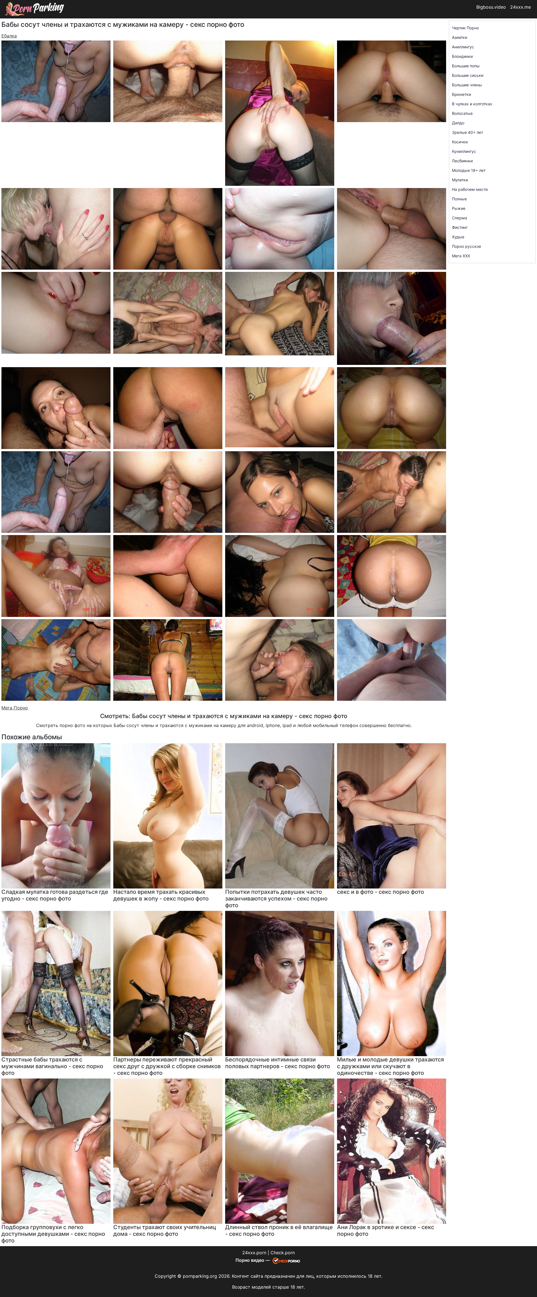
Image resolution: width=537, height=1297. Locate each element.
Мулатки (460, 179)
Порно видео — (253, 1260)
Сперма (459, 217)
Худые (458, 236)
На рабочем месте (470, 189)
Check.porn (282, 1252)
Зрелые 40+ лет (467, 132)
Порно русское (466, 246)
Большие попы (466, 65)
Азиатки (459, 37)
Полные (459, 198)
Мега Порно (14, 708)
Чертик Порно (465, 27)
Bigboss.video (491, 7)
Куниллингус (464, 151)
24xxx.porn (254, 1252)
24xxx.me (520, 7)
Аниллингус (463, 46)
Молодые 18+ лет (469, 170)
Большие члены (467, 84)
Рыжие (458, 208)
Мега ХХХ (461, 255)
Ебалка (9, 36)
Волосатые (462, 113)
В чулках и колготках (472, 103)
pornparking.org (200, 1276)
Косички (460, 141)
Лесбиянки (462, 160)
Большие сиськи (467, 75)
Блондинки (462, 56)
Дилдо (458, 122)
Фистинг (460, 227)
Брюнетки (461, 94)
